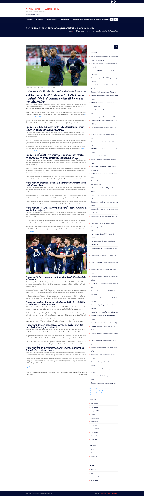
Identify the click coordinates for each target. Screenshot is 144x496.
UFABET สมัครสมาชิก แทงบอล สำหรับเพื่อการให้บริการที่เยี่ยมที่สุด (103, 104)
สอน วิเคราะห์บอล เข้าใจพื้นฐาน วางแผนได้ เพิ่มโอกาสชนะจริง (103, 243)
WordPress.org (95, 480)
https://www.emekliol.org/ (96, 395)
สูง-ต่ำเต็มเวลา (30, 231)
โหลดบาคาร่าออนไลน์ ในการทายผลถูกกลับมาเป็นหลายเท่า (103, 370)
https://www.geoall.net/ (96, 391)
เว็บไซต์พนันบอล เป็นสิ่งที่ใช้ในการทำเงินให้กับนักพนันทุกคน (103, 257)
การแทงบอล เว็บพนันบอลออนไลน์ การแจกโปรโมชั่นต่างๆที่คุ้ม (104, 299)
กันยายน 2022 (94, 403)
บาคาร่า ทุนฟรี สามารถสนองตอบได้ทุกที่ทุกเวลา (103, 223)
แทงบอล (93, 460)
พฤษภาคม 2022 (95, 418)
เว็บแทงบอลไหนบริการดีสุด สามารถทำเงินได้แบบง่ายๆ (103, 143)
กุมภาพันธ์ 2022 (95, 429)
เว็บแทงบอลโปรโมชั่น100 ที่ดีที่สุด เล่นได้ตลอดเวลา (104, 92)
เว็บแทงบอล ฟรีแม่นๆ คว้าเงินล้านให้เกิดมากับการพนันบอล (103, 363)
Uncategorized (95, 453)
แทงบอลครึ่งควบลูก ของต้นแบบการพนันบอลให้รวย (104, 117)
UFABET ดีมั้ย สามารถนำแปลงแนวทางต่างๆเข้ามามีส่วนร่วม (104, 150)
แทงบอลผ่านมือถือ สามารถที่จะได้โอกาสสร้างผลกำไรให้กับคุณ (104, 86)
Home (70, 31)
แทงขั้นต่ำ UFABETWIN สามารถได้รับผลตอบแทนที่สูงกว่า (104, 264)
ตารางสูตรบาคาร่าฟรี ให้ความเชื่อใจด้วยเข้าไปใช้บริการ (103, 129)
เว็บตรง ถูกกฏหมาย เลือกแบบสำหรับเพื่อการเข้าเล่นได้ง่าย (104, 228)
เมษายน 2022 (94, 421)
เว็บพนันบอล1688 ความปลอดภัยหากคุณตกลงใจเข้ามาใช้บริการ (104, 122)
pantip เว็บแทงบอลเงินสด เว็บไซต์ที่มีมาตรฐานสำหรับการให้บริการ (104, 97)
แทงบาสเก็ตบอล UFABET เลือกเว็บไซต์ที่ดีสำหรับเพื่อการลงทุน (104, 250)
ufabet (92, 449)
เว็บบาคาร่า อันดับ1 (52, 19)
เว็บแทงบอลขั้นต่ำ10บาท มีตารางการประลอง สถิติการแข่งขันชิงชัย (104, 211)
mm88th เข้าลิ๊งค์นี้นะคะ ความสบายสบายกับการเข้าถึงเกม (104, 175)
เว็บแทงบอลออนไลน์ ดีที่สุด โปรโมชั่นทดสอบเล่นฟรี (104, 383)
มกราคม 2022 (94, 432)
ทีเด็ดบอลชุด (39, 19)
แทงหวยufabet (64, 19)
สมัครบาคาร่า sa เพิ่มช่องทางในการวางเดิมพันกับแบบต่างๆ (104, 196)
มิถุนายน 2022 (94, 414)
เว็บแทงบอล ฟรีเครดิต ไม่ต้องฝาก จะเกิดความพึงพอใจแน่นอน (104, 203)
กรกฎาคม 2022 (95, 411)
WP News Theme (113, 493)
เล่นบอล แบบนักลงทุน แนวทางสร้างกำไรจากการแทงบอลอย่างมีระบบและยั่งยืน (104, 58)
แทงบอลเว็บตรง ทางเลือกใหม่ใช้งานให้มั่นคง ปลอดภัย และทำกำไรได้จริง (92, 19)
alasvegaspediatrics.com (43, 9)
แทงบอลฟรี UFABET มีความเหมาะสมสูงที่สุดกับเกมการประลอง (103, 72)
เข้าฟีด (92, 473)
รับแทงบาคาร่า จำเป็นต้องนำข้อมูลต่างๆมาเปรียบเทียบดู (103, 377)
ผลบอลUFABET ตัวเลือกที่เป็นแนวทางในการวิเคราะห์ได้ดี (104, 285)
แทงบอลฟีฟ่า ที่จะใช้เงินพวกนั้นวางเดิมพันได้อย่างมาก (104, 312)
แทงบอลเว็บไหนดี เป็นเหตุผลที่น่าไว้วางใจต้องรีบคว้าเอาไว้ (104, 349)
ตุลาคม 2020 (94, 439)
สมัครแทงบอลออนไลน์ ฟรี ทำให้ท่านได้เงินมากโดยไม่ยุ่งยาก (104, 335)
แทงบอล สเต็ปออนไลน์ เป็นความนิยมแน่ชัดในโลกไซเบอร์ (103, 317)
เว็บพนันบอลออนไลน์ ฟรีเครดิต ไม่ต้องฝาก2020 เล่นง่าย (104, 218)
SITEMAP (30, 19)
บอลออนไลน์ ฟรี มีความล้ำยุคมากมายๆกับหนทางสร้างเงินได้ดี (104, 278)
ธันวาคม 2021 (94, 436)
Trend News (102, 493)
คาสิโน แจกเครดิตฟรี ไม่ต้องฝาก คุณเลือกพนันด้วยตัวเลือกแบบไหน (96, 31)
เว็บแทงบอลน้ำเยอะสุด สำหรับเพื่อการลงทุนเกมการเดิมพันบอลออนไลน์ (104, 182)
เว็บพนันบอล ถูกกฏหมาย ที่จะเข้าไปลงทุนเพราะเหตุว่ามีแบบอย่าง (104, 79)
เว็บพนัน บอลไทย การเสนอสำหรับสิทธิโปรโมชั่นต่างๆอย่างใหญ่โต (104, 292)
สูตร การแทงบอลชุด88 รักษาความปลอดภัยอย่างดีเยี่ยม (103, 342)
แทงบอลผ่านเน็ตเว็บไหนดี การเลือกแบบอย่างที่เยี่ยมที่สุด (104, 111)
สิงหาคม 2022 (94, 407)
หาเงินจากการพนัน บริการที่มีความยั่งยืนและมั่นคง (103, 156)
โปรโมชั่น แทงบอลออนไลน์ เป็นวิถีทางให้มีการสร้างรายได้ (104, 161)
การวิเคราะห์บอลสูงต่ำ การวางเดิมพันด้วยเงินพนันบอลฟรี (103, 271)
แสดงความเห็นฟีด (95, 477)
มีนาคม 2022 (94, 425)
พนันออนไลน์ (94, 456)
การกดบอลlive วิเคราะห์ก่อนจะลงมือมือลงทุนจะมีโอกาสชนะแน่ (103, 168)
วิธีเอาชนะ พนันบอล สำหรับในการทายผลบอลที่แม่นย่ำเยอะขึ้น (104, 65)
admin (34, 87)
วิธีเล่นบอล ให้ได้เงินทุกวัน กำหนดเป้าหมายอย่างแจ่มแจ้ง (104, 136)
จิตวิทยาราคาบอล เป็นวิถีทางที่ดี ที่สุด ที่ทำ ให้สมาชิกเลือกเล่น (104, 189)
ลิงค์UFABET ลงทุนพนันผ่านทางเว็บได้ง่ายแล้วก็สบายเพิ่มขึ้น (104, 328)
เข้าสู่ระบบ (93, 469)
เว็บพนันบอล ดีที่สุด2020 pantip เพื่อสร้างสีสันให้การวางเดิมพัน (104, 306)
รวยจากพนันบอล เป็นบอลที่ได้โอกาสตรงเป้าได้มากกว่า (102, 235)
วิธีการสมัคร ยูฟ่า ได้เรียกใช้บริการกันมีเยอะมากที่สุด (104, 322)
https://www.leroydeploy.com (97, 393)
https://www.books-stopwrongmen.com (100, 389)
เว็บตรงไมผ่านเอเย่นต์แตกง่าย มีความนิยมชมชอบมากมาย (103, 356)
